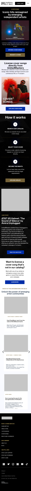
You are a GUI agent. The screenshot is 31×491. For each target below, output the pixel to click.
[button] (7, 3)
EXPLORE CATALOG (15, 180)
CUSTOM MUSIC (5, 431)
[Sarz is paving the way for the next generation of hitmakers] (16, 391)
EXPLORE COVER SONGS (15, 108)
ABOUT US (4, 443)
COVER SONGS (5, 433)
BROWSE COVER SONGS (15, 50)
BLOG (3, 445)
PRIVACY (3, 471)
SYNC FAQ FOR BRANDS (7, 455)
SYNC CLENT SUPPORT (6, 452)
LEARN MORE (15, 282)
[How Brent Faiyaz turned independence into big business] (15, 313)
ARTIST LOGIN (4, 457)
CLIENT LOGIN (20, 3)
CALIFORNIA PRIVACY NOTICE (8, 476)
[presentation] (3, 352)
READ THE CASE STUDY (15, 252)
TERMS (3, 473)
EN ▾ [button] (28, 3)
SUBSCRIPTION (5, 426)
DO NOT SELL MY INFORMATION (9, 478)
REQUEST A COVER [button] (15, 55)
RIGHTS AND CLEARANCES (7, 436)
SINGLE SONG (5, 428)
